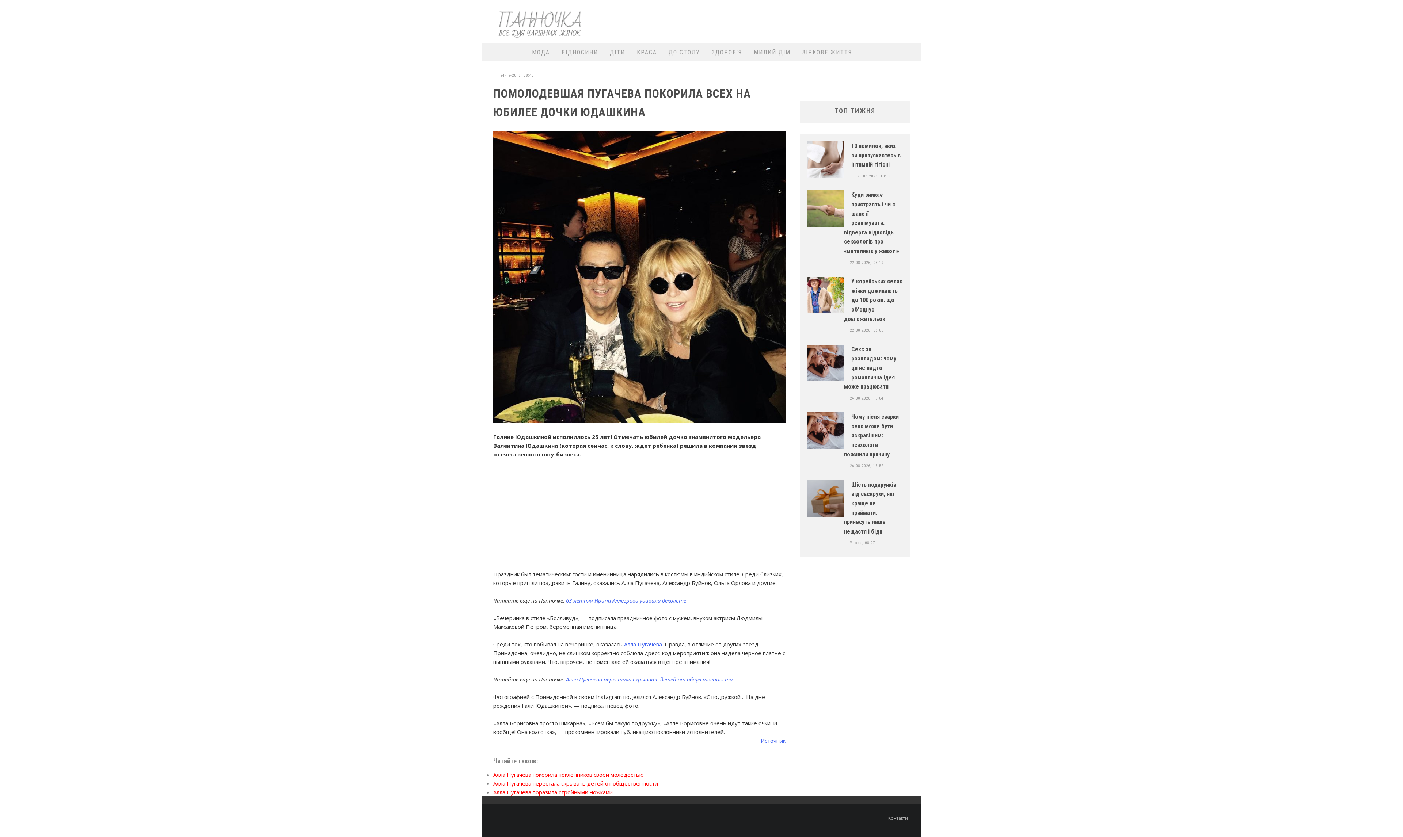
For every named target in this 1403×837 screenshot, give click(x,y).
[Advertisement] (784, 20)
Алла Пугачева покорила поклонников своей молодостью (568, 774)
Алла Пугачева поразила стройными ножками (553, 792)
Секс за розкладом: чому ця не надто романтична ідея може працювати (870, 368)
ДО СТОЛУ (684, 52)
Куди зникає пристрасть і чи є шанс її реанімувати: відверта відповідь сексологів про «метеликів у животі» (871, 223)
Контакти (898, 818)
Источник (773, 740)
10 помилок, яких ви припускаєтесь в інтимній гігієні (876, 155)
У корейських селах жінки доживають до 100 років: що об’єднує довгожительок (873, 300)
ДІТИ (617, 52)
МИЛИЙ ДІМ (772, 52)
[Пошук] (910, 52)
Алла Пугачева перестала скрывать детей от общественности (649, 679)
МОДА (541, 52)
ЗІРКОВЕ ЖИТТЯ (827, 52)
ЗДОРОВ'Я (727, 52)
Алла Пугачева (643, 644)
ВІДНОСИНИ (580, 52)
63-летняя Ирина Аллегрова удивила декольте (626, 600)
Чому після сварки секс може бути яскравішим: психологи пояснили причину (871, 435)
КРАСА (647, 52)
